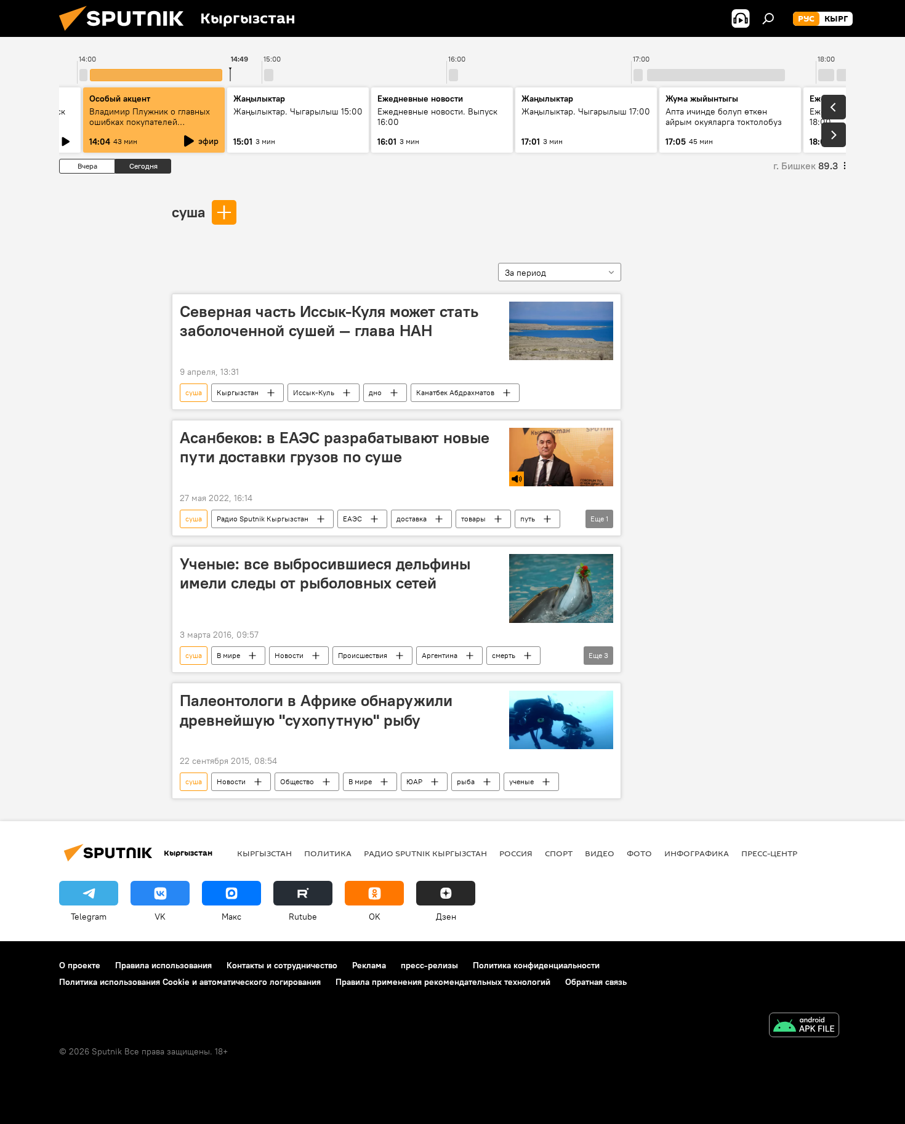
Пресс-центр (769, 853)
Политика (328, 853)
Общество (297, 781)
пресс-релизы (429, 965)
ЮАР (414, 781)
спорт (559, 853)
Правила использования (163, 965)
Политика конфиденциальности (536, 965)
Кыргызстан (238, 392)
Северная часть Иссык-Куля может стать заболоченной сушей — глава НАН (329, 321)
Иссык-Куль (313, 392)
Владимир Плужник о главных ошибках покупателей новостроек (149, 122)
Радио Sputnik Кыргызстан (262, 518)
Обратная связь (596, 981)
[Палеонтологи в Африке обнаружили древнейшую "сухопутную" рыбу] (561, 720)
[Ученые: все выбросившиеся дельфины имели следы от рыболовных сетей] (561, 588)
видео (599, 853)
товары (473, 518)
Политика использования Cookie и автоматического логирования (190, 981)
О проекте (79, 965)
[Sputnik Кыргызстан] (126, 33)
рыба (466, 781)
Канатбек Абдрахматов (455, 392)
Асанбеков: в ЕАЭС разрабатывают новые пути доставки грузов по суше (334, 447)
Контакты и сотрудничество (282, 965)
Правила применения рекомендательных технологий (443, 981)
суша (188, 212)
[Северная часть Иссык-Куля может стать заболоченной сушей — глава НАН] (561, 331)
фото (639, 853)
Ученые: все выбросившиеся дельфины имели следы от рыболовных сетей (325, 573)
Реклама (369, 965)
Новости (289, 655)
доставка (411, 518)
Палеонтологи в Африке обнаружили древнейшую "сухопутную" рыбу (316, 710)
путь (527, 518)
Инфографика (696, 853)
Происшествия (362, 655)
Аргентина (439, 655)
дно (375, 392)
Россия (516, 853)
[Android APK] (804, 1026)
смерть (503, 655)
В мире (228, 655)
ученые (521, 781)
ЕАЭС (352, 518)
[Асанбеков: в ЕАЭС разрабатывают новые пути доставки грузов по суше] (561, 457)
